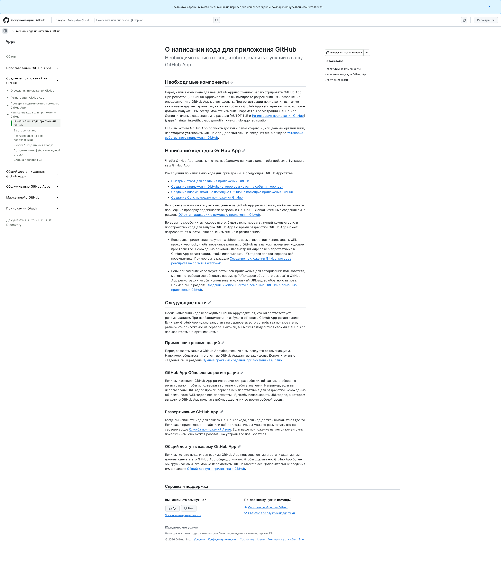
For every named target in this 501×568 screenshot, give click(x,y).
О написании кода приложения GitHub (34, 31)
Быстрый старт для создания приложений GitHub (210, 181)
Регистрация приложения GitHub (278, 116)
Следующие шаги (186, 303)
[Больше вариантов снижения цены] (366, 52)
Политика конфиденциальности (183, 515)
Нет (190, 508)
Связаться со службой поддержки (271, 513)
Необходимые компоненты (197, 82)
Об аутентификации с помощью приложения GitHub (219, 215)
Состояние (247, 539)
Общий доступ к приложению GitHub (216, 469)
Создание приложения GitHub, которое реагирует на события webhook (227, 186)
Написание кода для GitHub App (203, 150)
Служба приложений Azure (210, 429)
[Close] (490, 6)
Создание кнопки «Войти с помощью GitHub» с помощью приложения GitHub (232, 192)
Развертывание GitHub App (191, 412)
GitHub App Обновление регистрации (202, 372)
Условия (199, 539)
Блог (302, 539)
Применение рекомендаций (192, 342)
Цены (261, 539)
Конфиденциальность (222, 539)
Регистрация (486, 20)
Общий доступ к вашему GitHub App (200, 446)
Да (174, 508)
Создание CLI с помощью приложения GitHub (207, 197)
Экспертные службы (282, 539)
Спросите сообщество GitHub (267, 507)
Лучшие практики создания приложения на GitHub (242, 360)
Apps (10, 41)
